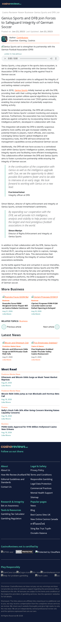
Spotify (40, 457)
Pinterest (15, 457)
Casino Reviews (9, 12)
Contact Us (6, 486)
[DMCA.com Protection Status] (24, 551)
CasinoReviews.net (11, 546)
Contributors (22, 37)
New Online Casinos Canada (44, 519)
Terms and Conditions (41, 474)
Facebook (27, 457)
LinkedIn (9, 457)
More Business (12, 289)
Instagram (33, 457)
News (20, 12)
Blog (32, 510)
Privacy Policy (37, 470)
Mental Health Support (41, 492)
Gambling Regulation (11, 518)
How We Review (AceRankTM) (15, 474)
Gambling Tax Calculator (13, 513)
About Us (5, 470)
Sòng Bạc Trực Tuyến (40, 528)
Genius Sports (21, 90)
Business (29, 12)
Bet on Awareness (10, 505)
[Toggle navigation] (55, 4)
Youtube (21, 457)
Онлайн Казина (38, 533)
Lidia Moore (6, 314)
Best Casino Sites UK (40, 514)
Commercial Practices (40, 488)
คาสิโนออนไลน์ (37, 523)
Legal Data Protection (40, 483)
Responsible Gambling (41, 479)
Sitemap (34, 497)
